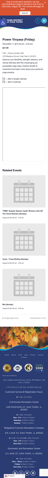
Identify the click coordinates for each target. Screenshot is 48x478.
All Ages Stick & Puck (11, 318)
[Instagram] (21, 473)
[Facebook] (15, 473)
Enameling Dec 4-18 (37, 318)
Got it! (25, 13)
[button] (3, 22)
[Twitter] (27, 473)
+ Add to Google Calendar (16, 79)
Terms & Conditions (9, 375)
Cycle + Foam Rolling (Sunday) (15, 259)
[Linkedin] (33, 473)
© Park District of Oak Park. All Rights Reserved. (24, 387)
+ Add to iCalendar (13, 82)
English (11, 476)
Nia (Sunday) (7, 304)
